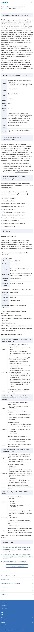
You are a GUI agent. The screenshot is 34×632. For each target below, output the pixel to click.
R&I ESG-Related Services (21, 172)
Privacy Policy (4, 603)
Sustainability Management (8, 576)
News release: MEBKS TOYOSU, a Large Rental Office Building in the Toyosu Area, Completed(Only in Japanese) (18, 557)
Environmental (4, 587)
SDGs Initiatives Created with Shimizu (10, 583)
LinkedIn (3, 625)
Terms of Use (4, 605)
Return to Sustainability (18, 566)
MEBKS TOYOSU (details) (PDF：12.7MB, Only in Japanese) (17, 551)
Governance (4, 594)
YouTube (3, 619)
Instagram (3, 622)
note (2, 617)
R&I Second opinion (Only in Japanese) (14, 561)
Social (2, 590)
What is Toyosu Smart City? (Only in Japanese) (16, 547)
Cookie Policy (4, 608)
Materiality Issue (5, 579)
